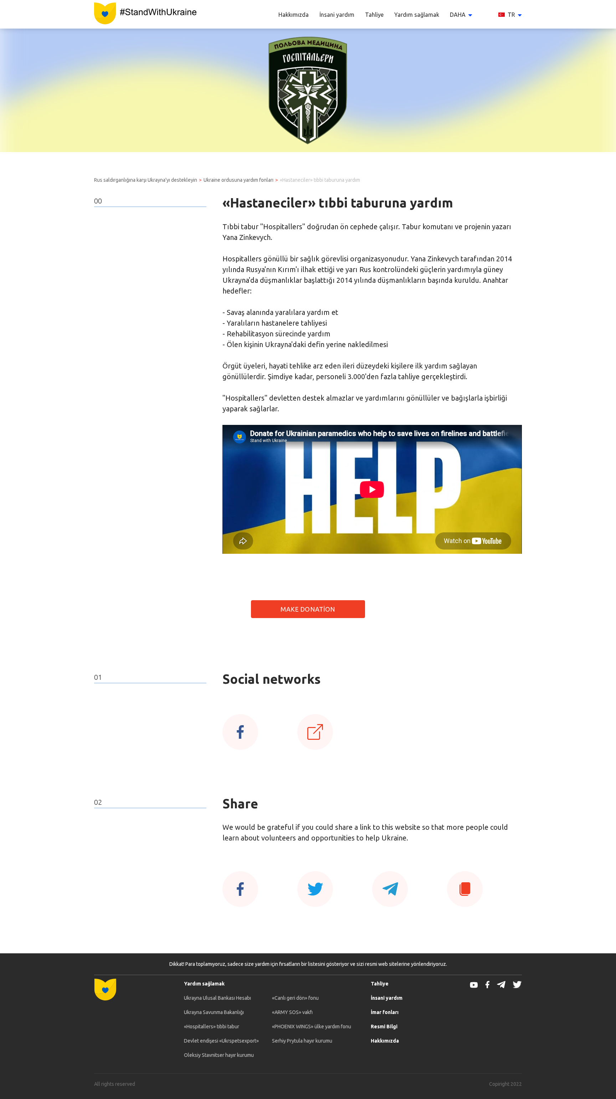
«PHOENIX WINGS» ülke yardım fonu (311, 1026)
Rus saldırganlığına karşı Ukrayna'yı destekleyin (145, 180)
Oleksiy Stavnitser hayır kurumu (219, 1055)
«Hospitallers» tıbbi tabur (211, 1026)
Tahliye (374, 14)
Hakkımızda (293, 14)
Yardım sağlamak (416, 14)
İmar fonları (385, 1012)
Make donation (308, 609)
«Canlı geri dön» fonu (295, 998)
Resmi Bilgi (384, 1026)
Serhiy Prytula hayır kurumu (302, 1041)
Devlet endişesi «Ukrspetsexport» (221, 1041)
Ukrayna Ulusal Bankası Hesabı (217, 998)
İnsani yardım (336, 14)
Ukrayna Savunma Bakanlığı (214, 1012)
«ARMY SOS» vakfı (292, 1012)
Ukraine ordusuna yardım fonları (238, 180)
